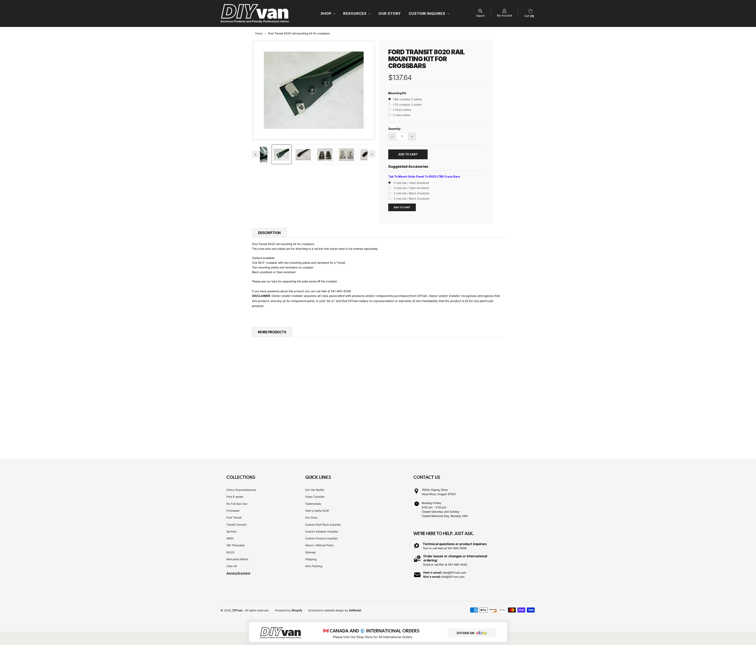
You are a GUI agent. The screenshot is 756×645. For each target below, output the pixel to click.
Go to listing (284, 413)
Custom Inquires (427, 13)
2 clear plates (401, 115)
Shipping (311, 559)
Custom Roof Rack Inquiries (323, 524)
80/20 (230, 552)
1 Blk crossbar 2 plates (407, 99)
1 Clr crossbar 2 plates (407, 104)
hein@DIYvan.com (454, 572)
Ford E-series (234, 496)
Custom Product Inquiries (321, 538)
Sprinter (231, 531)
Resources (355, 13)
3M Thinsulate (235, 545)
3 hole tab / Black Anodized (411, 198)
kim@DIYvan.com (452, 576)
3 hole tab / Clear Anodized (411, 188)
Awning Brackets (238, 573)
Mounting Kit (397, 93)
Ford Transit (234, 517)
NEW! (230, 538)
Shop (326, 13)
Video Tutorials (314, 496)
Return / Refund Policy (319, 545)
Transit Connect (236, 524)
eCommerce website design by (328, 610)
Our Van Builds (314, 489)
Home (258, 33)
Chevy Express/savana (241, 489)
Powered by (283, 610)
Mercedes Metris (237, 559)
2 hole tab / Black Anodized (411, 193)
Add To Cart (402, 207)
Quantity (394, 128)
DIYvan (238, 610)
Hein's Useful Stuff (317, 510)
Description (269, 233)
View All (231, 566)
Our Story (389, 13)
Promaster (233, 510)
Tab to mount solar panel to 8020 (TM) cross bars (424, 176)
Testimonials (313, 503)
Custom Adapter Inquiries (321, 531)
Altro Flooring (313, 566)
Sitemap (310, 552)
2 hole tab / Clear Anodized (411, 182)
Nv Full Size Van (236, 503)
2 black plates (402, 109)
